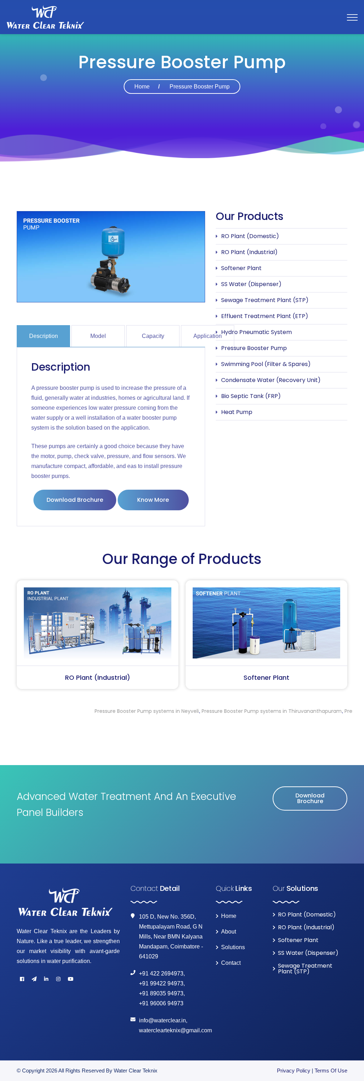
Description (43, 336)
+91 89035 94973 (161, 993)
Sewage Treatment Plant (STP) (265, 300)
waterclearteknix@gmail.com (175, 1030)
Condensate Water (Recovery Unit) (271, 380)
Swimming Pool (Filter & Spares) (266, 364)
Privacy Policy (293, 1070)
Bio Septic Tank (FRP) (251, 396)
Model (98, 336)
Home (142, 87)
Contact (231, 963)
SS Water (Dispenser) (251, 284)
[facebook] (22, 979)
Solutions (233, 947)
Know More (153, 500)
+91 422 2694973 (161, 973)
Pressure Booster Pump (254, 348)
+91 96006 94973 (161, 1003)
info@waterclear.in (162, 1020)
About (228, 932)
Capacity (153, 336)
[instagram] (58, 979)
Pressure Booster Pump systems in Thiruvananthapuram (231, 711)
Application (207, 336)
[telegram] (34, 979)
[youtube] (70, 979)
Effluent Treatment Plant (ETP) (264, 316)
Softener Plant (241, 268)
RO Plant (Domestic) (250, 236)
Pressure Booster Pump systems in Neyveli (106, 711)
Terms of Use (331, 1070)
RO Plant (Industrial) (249, 252)
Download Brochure (75, 500)
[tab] (44, 336)
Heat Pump (236, 412)
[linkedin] (46, 979)
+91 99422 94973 (161, 983)
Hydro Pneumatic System (256, 332)
